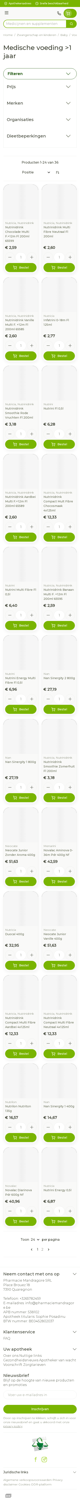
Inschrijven (40, 1409)
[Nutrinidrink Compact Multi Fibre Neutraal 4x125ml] (59, 992)
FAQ (6, 1338)
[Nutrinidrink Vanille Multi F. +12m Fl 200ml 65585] (20, 294)
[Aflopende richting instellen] (57, 172)
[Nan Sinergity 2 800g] (59, 652)
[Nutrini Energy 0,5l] (59, 1164)
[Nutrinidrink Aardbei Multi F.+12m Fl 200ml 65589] (20, 471)
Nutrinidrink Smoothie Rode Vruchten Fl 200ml (19, 413)
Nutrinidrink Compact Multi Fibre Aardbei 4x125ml (20, 1022)
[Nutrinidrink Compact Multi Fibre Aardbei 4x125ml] (20, 992)
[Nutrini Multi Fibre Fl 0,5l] (20, 564)
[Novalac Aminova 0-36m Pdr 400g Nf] (59, 825)
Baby (64, 35)
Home (8, 35)
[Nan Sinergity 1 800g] (20, 736)
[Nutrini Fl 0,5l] (59, 383)
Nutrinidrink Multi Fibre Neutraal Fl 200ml (56, 231)
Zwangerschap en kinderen (36, 35)
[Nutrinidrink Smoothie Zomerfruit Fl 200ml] (59, 736)
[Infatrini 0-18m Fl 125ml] (59, 294)
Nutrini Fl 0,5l (53, 408)
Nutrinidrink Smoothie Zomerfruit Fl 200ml (59, 766)
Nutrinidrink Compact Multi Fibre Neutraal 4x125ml (58, 1022)
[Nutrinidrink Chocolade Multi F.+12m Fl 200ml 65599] (20, 202)
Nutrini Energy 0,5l (57, 1190)
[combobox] (34, 24)
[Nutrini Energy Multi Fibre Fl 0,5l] (20, 652)
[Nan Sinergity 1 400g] (59, 1081)
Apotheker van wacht (57, 1360)
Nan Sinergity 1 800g (20, 762)
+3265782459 (30, 1298)
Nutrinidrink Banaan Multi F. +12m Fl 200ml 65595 (58, 594)
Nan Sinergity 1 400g (58, 1106)
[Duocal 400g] (20, 908)
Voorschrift (12, 1365)
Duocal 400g (14, 934)
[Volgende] (48, 1249)
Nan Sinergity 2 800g (59, 678)
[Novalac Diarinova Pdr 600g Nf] (20, 1164)
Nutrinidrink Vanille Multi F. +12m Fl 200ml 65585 (19, 324)
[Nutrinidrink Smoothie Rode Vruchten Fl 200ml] (20, 383)
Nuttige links (30, 1356)
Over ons (10, 1356)
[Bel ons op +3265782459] (59, 13)
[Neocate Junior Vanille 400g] (59, 908)
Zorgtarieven (34, 1365)
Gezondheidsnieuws (20, 1360)
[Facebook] (36, 1459)
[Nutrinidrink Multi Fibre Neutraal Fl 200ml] (59, 202)
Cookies (24, 1484)
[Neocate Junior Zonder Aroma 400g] (20, 825)
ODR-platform (41, 1484)
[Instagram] (44, 1459)
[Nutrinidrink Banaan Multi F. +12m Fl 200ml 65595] (59, 564)
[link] (32, 1249)
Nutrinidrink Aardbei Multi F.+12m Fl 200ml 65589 (20, 501)
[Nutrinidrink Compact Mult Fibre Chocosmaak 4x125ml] (59, 471)
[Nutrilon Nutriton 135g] (20, 1081)
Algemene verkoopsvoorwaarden (27, 1480)
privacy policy (12, 1426)
